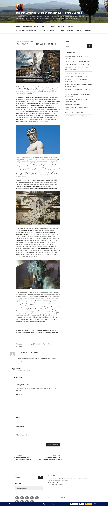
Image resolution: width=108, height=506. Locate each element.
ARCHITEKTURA (23, 330)
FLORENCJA (38, 330)
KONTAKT (70, 26)
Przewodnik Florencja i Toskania (49, 13)
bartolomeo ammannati (26, 332)
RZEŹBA (54, 330)
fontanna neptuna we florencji (47, 332)
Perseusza (22, 103)
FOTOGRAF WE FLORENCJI (47, 30)
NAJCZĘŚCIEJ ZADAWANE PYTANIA (26, 30)
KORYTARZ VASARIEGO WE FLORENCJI (76, 116)
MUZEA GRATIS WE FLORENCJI (74, 104)
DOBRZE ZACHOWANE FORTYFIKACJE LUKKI (77, 64)
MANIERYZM (47, 330)
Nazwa (18, 417)
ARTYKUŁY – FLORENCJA (66, 30)
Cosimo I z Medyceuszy (32, 97)
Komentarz (20, 394)
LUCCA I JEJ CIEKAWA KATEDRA (74, 112)
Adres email (20, 426)
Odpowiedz (19, 362)
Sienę (53, 111)
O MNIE (18, 26)
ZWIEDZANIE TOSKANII (48, 26)
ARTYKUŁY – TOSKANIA (84, 30)
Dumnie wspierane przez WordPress (57, 498)
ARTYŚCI (31, 330)
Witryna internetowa (22, 435)
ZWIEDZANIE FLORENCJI (30, 26)
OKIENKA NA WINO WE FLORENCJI (75, 73)
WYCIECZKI (61, 26)
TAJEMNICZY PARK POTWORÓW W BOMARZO (78, 61)
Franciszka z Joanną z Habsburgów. (45, 188)
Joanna (30, 41)
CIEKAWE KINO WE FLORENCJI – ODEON (76, 76)
